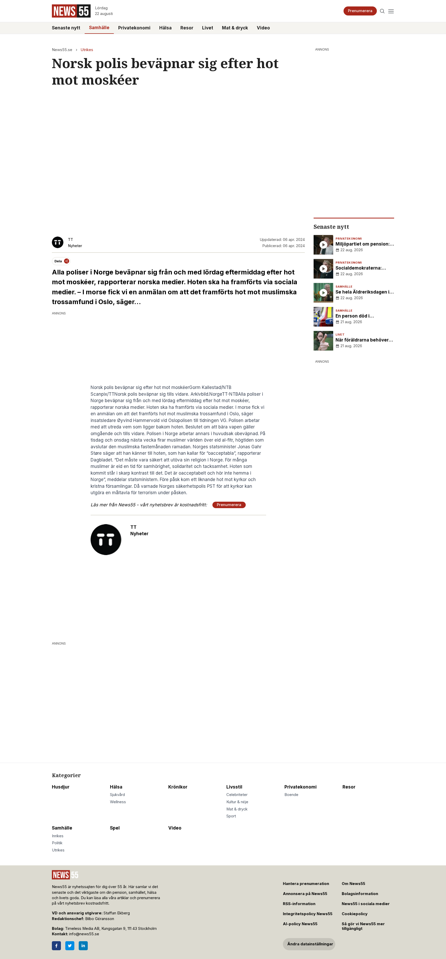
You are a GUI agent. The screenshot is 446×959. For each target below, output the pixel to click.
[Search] (382, 11)
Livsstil (234, 787)
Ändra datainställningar (310, 944)
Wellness (118, 802)
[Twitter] (69, 945)
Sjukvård (117, 794)
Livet (207, 27)
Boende (291, 794)
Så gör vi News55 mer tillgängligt (363, 926)
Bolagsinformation (360, 893)
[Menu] (391, 11)
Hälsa (165, 27)
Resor (186, 27)
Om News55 (353, 883)
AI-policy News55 (300, 924)
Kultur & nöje (237, 802)
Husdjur (60, 787)
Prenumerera (360, 11)
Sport (231, 816)
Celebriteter (237, 794)
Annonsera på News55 (305, 893)
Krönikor (177, 787)
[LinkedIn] (83, 945)
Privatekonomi (134, 27)
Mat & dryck (235, 27)
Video (263, 27)
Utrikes (87, 49)
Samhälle (99, 27)
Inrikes (57, 836)
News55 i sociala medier (366, 903)
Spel (115, 828)
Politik (57, 843)
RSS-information (299, 903)
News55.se (62, 49)
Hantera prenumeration (306, 883)
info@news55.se (84, 934)
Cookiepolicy (355, 914)
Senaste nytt (66, 27)
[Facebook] (56, 945)
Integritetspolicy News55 (307, 914)
